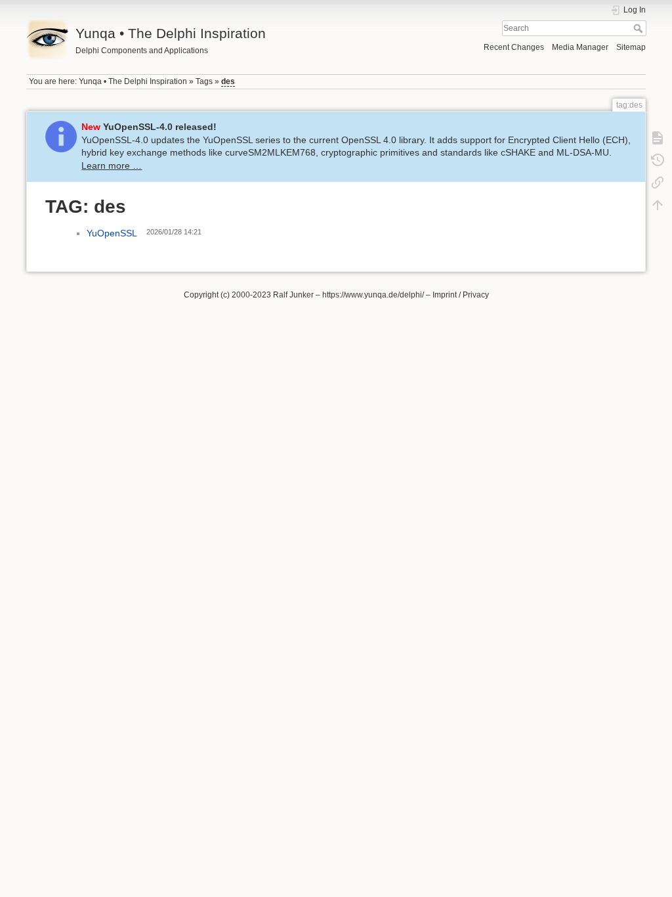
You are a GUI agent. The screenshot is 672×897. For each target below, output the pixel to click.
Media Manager (580, 47)
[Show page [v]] (657, 138)
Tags (204, 81)
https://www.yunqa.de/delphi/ (373, 294)
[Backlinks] (657, 182)
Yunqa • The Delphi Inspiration (133, 81)
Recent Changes (514, 47)
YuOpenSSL (112, 233)
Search (639, 28)
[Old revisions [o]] (657, 160)
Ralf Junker (293, 294)
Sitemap (631, 47)
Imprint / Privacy (460, 294)
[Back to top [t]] (657, 205)
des (228, 81)
